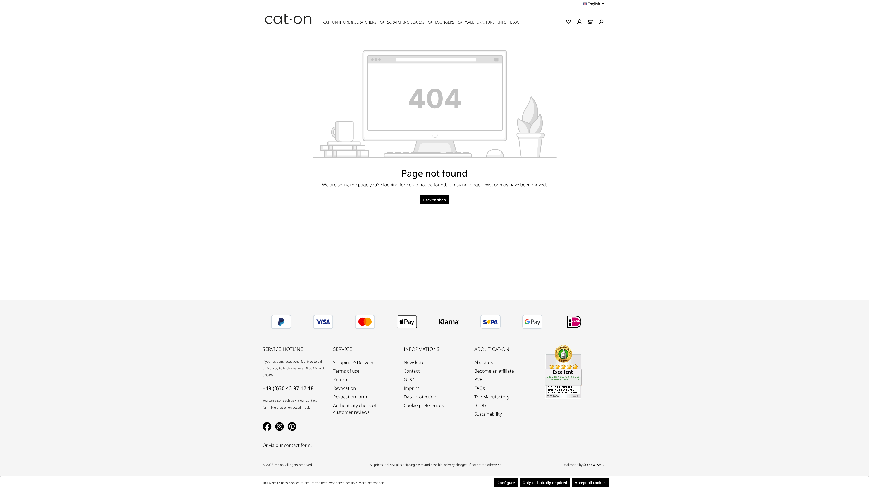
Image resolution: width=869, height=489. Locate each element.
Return (340, 379)
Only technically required (545, 482)
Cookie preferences (424, 405)
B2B (478, 379)
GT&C (409, 379)
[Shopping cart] (590, 21)
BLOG (480, 405)
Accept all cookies (590, 482)
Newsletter (415, 362)
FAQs (479, 388)
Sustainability (488, 414)
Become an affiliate (494, 371)
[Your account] (579, 21)
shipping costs (413, 465)
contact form (297, 445)
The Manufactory (491, 397)
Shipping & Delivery (353, 362)
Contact (412, 371)
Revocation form (350, 397)
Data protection (420, 397)
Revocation (344, 388)
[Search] (601, 21)
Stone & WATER (594, 465)
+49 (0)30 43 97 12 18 (288, 388)
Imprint (411, 388)
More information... (372, 483)
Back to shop (434, 199)
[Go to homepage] (288, 19)
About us (483, 362)
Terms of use (346, 371)
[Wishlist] (568, 21)
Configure (506, 482)
